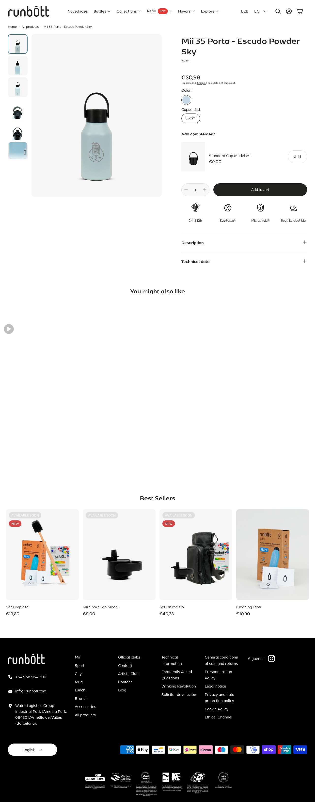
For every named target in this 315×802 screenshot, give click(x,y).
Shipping (202, 83)
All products (30, 27)
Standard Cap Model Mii (230, 155)
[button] (277, 11)
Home (12, 27)
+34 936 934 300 (30, 676)
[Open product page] (272, 554)
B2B (245, 11)
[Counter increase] (204, 189)
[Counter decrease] (186, 189)
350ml (190, 118)
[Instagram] (271, 658)
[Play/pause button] (9, 329)
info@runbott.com (31, 690)
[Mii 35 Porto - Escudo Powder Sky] (186, 100)
